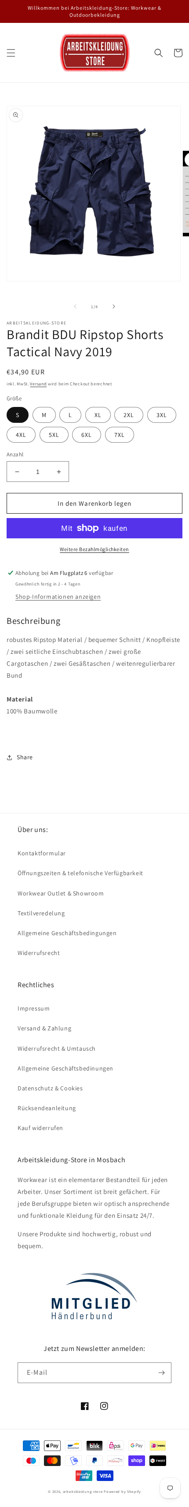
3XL (161, 415)
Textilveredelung (41, 913)
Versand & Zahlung (44, 1028)
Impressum (34, 1008)
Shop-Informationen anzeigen (58, 597)
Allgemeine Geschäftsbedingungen (67, 933)
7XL (119, 435)
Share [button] (25, 757)
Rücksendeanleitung (47, 1108)
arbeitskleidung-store (83, 1491)
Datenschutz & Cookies (50, 1088)
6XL (86, 435)
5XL (54, 435)
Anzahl (15, 454)
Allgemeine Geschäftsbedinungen (65, 1068)
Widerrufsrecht (39, 953)
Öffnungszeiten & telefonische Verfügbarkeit (80, 873)
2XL (129, 415)
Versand (38, 384)
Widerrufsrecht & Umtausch (57, 1048)
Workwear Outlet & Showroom (61, 893)
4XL (21, 435)
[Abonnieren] (161, 1372)
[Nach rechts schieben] (114, 306)
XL (98, 415)
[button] (11, 53)
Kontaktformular (42, 853)
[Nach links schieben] (75, 306)
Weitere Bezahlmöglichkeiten (94, 549)
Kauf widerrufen (40, 1128)
